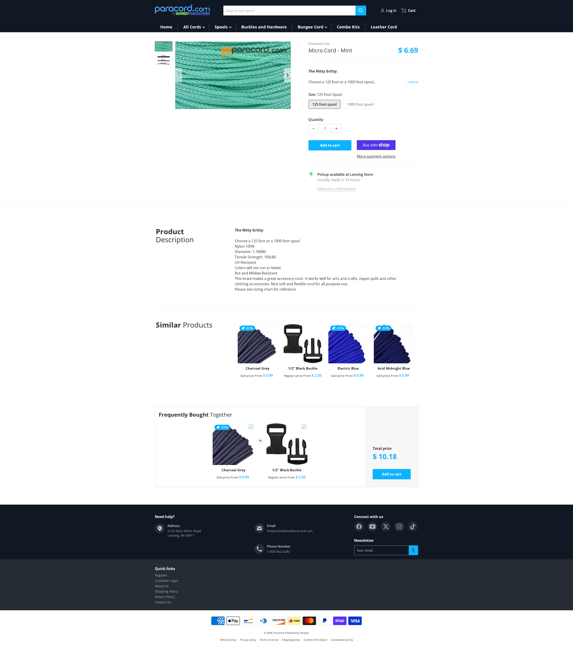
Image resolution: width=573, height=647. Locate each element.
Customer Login (166, 580)
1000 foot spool (360, 104)
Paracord (279, 632)
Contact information (315, 639)
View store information (336, 188)
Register (161, 575)
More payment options (376, 156)
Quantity (315, 119)
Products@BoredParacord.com (290, 531)
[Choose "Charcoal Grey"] (251, 426)
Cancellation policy (342, 639)
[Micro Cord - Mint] (163, 46)
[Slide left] (178, 75)
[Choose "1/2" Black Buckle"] (304, 426)
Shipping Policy (166, 591)
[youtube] (372, 526)
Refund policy (228, 639)
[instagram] (399, 526)
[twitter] (386, 526)
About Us (162, 586)
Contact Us (163, 602)
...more (412, 81)
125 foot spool (324, 104)
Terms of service (269, 639)
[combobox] (294, 10)
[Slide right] (287, 75)
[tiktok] (413, 526)
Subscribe (413, 550)
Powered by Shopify (297, 632)
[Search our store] (360, 10)
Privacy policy (248, 639)
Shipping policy (291, 639)
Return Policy (165, 597)
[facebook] (359, 526)
